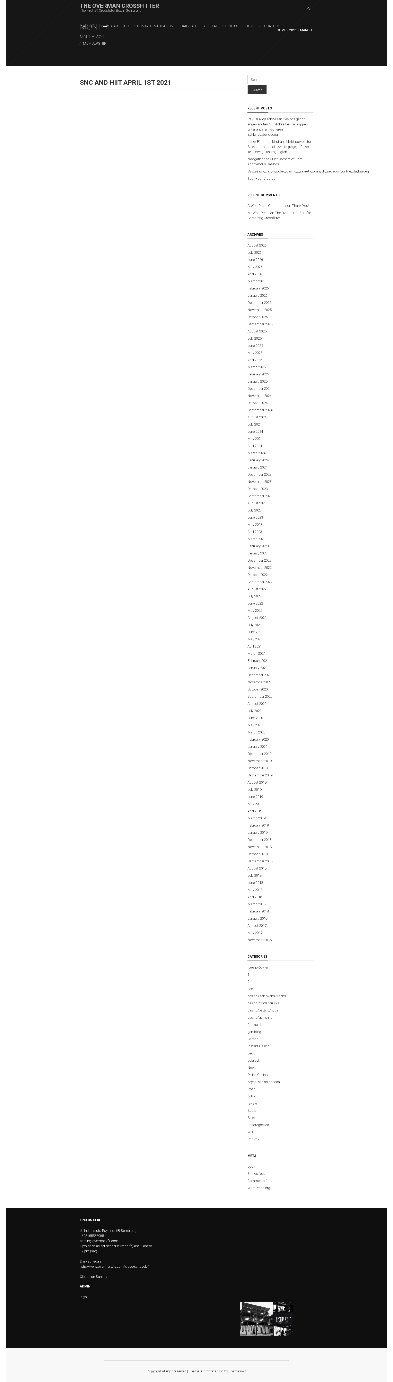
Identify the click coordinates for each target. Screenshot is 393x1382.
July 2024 (254, 424)
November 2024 (259, 396)
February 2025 (258, 374)
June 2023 (255, 517)
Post (251, 1089)
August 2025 (257, 331)
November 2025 (259, 310)
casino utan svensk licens (266, 996)
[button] (256, 1319)
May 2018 (254, 890)
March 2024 (256, 453)
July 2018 (254, 875)
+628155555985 (92, 1236)
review (252, 1103)
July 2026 (254, 252)
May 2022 (254, 610)
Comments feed (259, 1181)
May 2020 (254, 725)
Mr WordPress (258, 213)
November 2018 (259, 847)
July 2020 (254, 711)
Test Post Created (261, 178)
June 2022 (255, 603)
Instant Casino (258, 1046)
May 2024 (254, 439)
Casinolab (254, 1025)
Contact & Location (155, 26)
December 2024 (259, 388)
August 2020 (257, 704)
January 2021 (257, 668)
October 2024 (257, 403)
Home (250, 26)
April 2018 (254, 897)
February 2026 (258, 288)
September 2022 (259, 582)
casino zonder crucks (263, 1003)
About (88, 26)
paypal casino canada (263, 1082)
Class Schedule (115, 26)
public (251, 1096)
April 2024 (254, 446)
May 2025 (254, 353)
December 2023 (259, 474)
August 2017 (257, 926)
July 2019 (254, 789)
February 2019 (258, 825)
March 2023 (256, 539)
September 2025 (259, 324)
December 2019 (259, 754)
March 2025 (256, 367)
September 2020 (259, 696)
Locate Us (271, 26)
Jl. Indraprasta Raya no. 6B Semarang (108, 1231)
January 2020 (257, 747)
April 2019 (254, 811)
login (83, 1297)
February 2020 (258, 739)
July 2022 (254, 596)
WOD (251, 1132)
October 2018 (257, 854)
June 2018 (255, 883)
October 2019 (257, 768)
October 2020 (257, 689)
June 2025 (255, 346)
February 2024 (258, 460)
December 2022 (259, 560)
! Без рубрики (257, 967)
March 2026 (256, 281)
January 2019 (257, 832)
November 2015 (259, 940)
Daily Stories (192, 26)
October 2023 (257, 489)
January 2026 (257, 295)
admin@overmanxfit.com (99, 1241)
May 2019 (254, 804)
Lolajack (253, 1060)
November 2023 (259, 482)
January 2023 (257, 553)
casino (252, 989)
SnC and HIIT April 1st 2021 (125, 82)
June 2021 (255, 632)
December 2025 (259, 303)
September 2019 (259, 775)
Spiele (251, 1118)
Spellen (252, 1110)
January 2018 (257, 918)
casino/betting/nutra (263, 1010)
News (251, 1068)
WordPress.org (258, 1188)
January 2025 (257, 381)
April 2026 (254, 274)
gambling (254, 1032)
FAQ (215, 26)
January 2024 (257, 467)
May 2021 (254, 639)
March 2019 (256, 818)
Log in (251, 1166)
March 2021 (256, 653)
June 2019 (255, 797)
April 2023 (254, 532)
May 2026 (254, 267)
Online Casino (257, 1075)
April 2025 (254, 360)
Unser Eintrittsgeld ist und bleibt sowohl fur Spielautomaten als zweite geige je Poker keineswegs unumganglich (279, 147)
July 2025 (254, 338)
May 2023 (254, 525)
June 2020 (255, 718)
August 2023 (257, 503)
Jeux (251, 1053)
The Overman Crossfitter (119, 5)
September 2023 (259, 496)
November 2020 (259, 682)
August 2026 (257, 245)
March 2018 (256, 904)
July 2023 (254, 510)
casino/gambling (259, 1017)
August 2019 (257, 782)
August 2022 (257, 589)
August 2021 (257, 618)
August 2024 (257, 417)
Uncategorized (258, 1125)
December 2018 (259, 840)
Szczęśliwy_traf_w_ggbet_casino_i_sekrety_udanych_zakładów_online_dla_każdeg (308, 171)
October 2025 (257, 317)
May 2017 (254, 933)
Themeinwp (237, 1371)
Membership (94, 43)
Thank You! (300, 206)
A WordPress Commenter (266, 206)
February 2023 (258, 546)
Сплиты (253, 1139)
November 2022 (259, 567)
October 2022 (257, 575)
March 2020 (256, 732)
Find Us (231, 26)
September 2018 (259, 861)
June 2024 (255, 431)
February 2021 (258, 661)
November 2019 (259, 761)
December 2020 (259, 675)
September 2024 (259, 410)
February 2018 (258, 911)
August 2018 (257, 868)
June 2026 (255, 260)
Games (252, 1039)
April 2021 (254, 646)
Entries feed (256, 1173)
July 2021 (254, 625)
